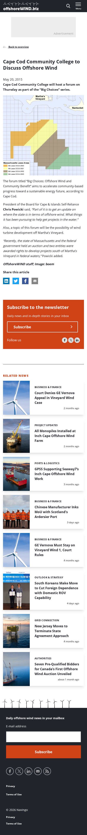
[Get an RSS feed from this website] (47, 771)
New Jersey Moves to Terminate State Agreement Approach (52, 631)
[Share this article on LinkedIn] (6, 281)
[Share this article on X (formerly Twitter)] (16, 281)
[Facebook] (64, 340)
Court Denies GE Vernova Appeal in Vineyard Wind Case (55, 398)
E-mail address (16, 726)
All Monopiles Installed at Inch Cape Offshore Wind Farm (55, 436)
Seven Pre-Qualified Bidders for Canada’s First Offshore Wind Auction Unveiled (57, 669)
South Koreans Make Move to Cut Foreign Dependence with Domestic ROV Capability (56, 590)
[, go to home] (21, 6)
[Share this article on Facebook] (25, 281)
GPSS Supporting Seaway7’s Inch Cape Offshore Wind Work (57, 474)
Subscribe (22, 326)
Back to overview (18, 47)
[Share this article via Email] (35, 281)
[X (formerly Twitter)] (71, 340)
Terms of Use (14, 794)
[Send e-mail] (38, 771)
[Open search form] (68, 6)
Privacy (10, 786)
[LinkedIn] (77, 340)
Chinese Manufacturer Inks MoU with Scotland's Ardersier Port (57, 512)
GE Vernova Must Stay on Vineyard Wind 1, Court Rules (55, 550)
